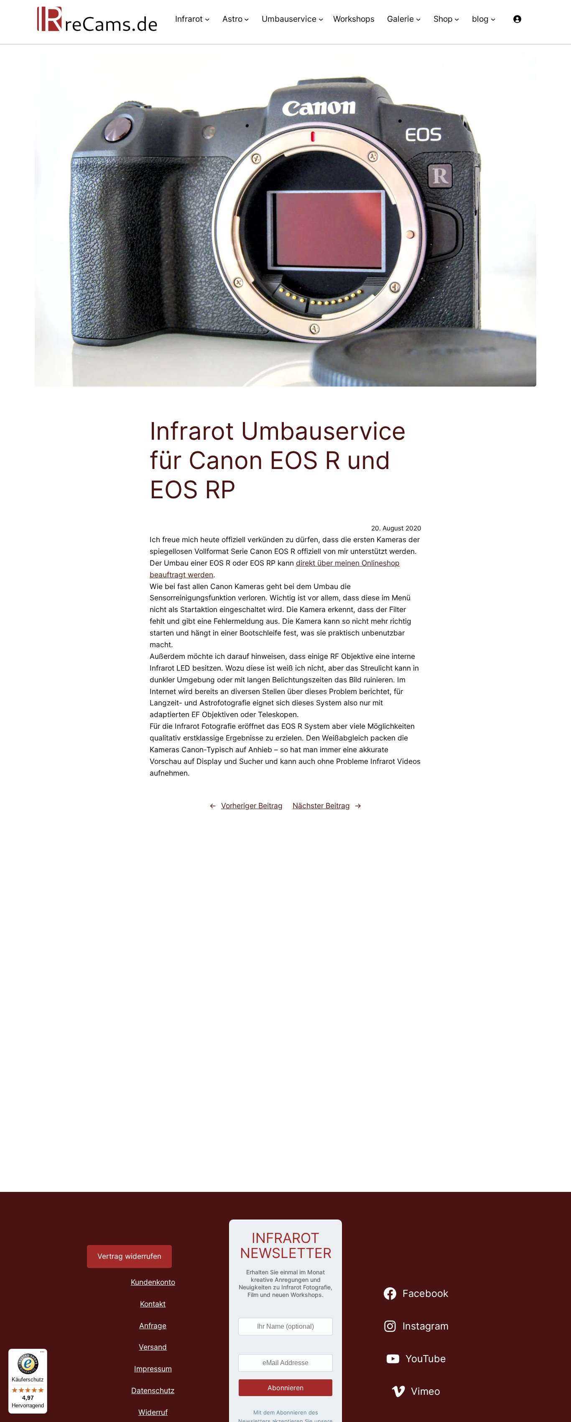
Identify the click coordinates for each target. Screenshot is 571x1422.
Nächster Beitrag (321, 805)
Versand (153, 1347)
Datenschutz (152, 1390)
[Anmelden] (517, 19)
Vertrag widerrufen (129, 1256)
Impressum (153, 1368)
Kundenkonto (153, 1282)
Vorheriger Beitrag (252, 805)
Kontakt (153, 1303)
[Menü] (42, 1354)
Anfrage (152, 1325)
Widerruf (153, 1412)
